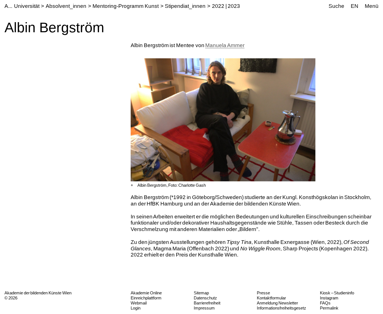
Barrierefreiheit (207, 303)
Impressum (204, 308)
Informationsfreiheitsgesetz (281, 308)
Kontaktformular (271, 297)
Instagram (329, 297)
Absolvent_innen (66, 6)
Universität (27, 6)
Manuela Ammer (224, 45)
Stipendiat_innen (185, 6)
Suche (336, 6)
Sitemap (201, 292)
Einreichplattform (146, 297)
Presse (263, 292)
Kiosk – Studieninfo (337, 292)
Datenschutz (205, 297)
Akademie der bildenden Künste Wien (37, 292)
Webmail (139, 303)
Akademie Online (146, 292)
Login (135, 308)
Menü (372, 6)
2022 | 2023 (226, 6)
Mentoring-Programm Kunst (126, 6)
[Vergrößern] (132, 185)
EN (354, 6)
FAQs (325, 303)
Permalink (329, 308)
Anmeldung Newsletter (277, 303)
